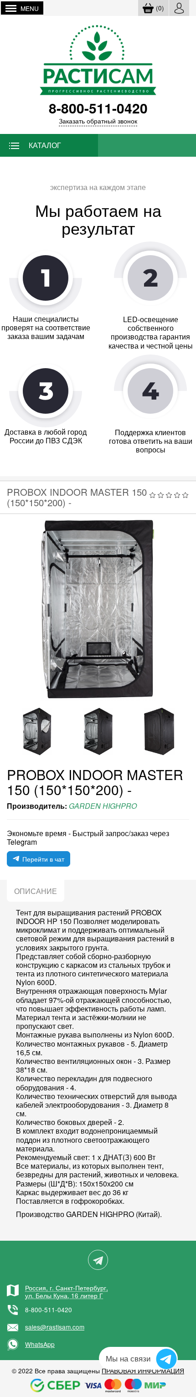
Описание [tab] (35, 891)
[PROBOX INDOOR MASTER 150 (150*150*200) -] (98, 610)
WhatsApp (40, 1344)
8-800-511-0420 (48, 1309)
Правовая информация (143, 1370)
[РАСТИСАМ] (98, 59)
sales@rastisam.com (54, 1326)
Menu (30, 8)
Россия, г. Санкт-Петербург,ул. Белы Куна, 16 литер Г (66, 1291)
